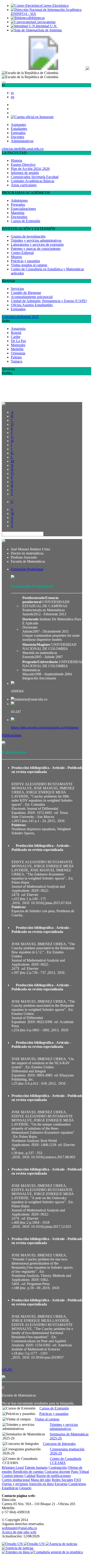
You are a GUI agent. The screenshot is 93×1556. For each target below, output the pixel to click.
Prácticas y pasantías (25, 261)
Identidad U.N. (46, 26)
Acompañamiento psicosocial (32, 297)
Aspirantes (18, 125)
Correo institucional (16, 1480)
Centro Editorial (22, 253)
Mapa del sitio (41, 1480)
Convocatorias (45, 22)
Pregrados (18, 204)
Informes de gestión (25, 173)
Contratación (58, 1467)
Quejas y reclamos (15, 1484)
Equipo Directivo (23, 165)
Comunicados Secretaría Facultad (34, 177)
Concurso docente (57, 1472)
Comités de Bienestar (26, 293)
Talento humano (36, 1467)
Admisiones (19, 200)
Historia (16, 160)
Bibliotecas (37, 18)
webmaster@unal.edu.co (19, 1528)
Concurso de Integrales (59, 1444)
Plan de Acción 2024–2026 (30, 169)
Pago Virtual (80, 1472)
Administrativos (22, 141)
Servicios (17, 289)
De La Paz (18, 341)
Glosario (25, 1488)
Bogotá (16, 333)
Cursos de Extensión (25, 221)
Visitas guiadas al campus (29, 265)
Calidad (29, 1476)
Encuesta (61, 1484)
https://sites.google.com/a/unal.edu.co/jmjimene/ (45, 727)
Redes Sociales (62, 1480)
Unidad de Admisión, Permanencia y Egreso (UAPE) (49, 301)
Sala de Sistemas (50, 30)
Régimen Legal (13, 1467)
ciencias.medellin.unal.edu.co (23, 149)
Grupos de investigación (28, 236)
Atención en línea (41, 1484)
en (12, 97)
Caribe (15, 337)
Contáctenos (77, 1484)
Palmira (16, 357)
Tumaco (16, 361)
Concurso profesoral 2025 (20, 317)
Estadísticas (10, 1488)
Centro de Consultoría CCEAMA (65, 1461)
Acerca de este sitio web (19, 1532)
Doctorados (19, 217)
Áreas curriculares (24, 185)
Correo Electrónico (55, 5)
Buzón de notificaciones (53, 1476)
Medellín (17, 349)
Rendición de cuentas (28, 1472)
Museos (16, 257)
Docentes (17, 137)
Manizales (18, 345)
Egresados (18, 133)
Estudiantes (19, 129)
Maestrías (17, 213)
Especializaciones (23, 209)
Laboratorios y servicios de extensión (37, 244)
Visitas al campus (47, 1419)
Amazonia (18, 329)
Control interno (12, 1476)
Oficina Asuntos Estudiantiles (32, 305)
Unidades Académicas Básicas (32, 181)
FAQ (77, 1480)
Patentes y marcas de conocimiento (35, 249)
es (12, 93)
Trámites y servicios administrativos (36, 240)
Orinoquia (18, 353)
